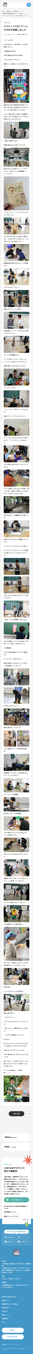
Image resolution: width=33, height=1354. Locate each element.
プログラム (16, 11)
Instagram (10, 1237)
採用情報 (5, 1319)
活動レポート (6, 1300)
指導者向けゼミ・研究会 (10, 1304)
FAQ (3, 1322)
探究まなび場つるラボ (9, 13)
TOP (3, 11)
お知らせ (8, 11)
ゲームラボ (19, 13)
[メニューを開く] (29, 5)
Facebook (23, 1241)
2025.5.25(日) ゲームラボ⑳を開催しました (15, 15)
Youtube (9, 1241)
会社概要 (4, 1344)
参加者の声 (5, 1308)
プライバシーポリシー (14, 1344)
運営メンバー (6, 1315)
